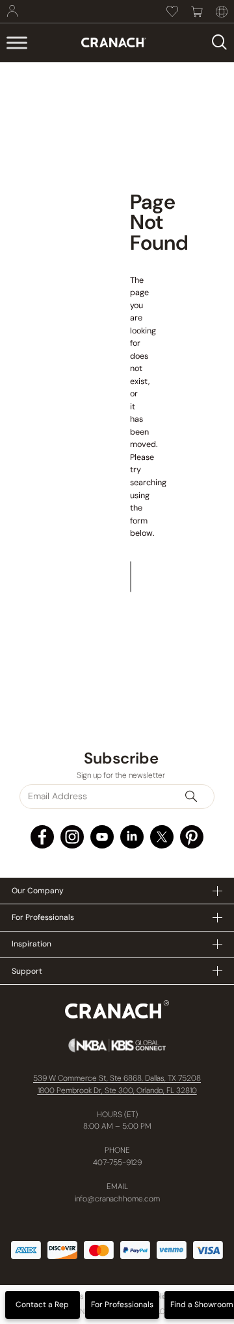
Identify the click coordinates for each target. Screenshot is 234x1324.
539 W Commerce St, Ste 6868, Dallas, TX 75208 (117, 1078)
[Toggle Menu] (16, 42)
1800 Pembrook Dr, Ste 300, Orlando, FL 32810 (117, 1090)
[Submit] (197, 796)
